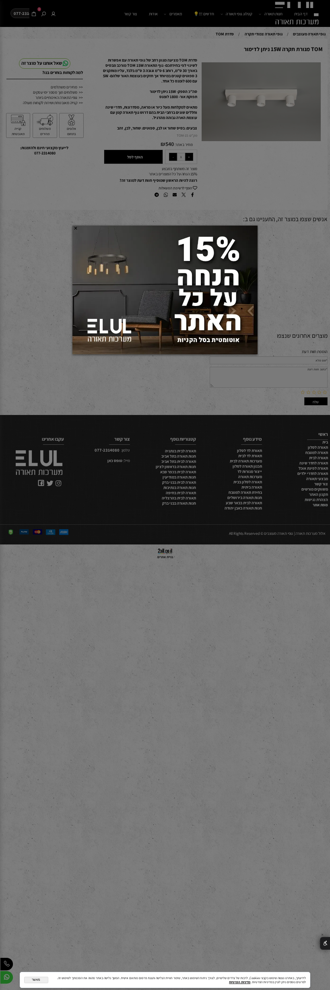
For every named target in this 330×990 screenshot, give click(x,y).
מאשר (36, 980)
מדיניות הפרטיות (239, 982)
